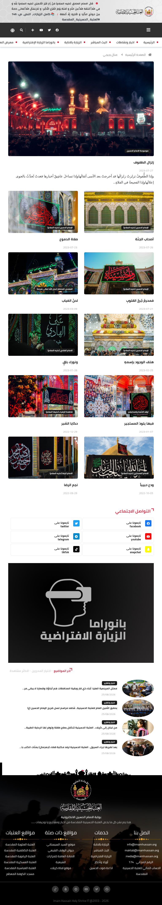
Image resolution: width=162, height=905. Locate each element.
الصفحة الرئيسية (135, 54)
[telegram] (76, 889)
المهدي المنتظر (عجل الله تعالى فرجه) (55, 289)
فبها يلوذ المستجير (139, 423)
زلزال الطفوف (144, 162)
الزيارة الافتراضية (101, 856)
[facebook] (57, 30)
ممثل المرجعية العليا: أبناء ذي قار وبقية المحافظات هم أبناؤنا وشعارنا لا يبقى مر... (69, 688)
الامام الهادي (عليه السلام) (60, 350)
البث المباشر (101, 850)
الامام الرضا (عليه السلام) (61, 473)
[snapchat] (65, 889)
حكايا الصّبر (69, 423)
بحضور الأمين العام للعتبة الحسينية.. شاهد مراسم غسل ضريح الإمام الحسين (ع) (72, 708)
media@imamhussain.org (142, 856)
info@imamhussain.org (142, 844)
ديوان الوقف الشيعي (61, 850)
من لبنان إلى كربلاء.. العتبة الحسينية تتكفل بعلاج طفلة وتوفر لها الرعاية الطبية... (70, 727)
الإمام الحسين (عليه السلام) (135, 228)
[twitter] (49, 30)
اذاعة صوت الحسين (101, 868)
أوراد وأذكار (101, 862)
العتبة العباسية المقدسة (20, 868)
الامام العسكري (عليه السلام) (134, 473)
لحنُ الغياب (70, 300)
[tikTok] (55, 889)
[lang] (12, 30)
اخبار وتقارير (109, 683)
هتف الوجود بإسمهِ (139, 362)
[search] (21, 30)
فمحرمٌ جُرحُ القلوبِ (140, 300)
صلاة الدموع (68, 239)
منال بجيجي (110, 54)
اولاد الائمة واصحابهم (138, 412)
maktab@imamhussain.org (142, 850)
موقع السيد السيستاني (61, 844)
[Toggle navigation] (148, 30)
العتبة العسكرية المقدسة (20, 862)
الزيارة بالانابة (101, 844)
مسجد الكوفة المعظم (20, 874)
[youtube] (41, 30)
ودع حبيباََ (147, 485)
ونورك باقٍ (70, 362)
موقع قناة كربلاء (60, 868)
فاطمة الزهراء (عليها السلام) (59, 412)
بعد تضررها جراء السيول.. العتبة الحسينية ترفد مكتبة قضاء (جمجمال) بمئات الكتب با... (68, 747)
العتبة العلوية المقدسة (20, 844)
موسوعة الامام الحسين (137, 151)
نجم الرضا (71, 485)
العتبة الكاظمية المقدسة (20, 850)
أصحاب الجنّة (144, 239)
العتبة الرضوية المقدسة (20, 856)
